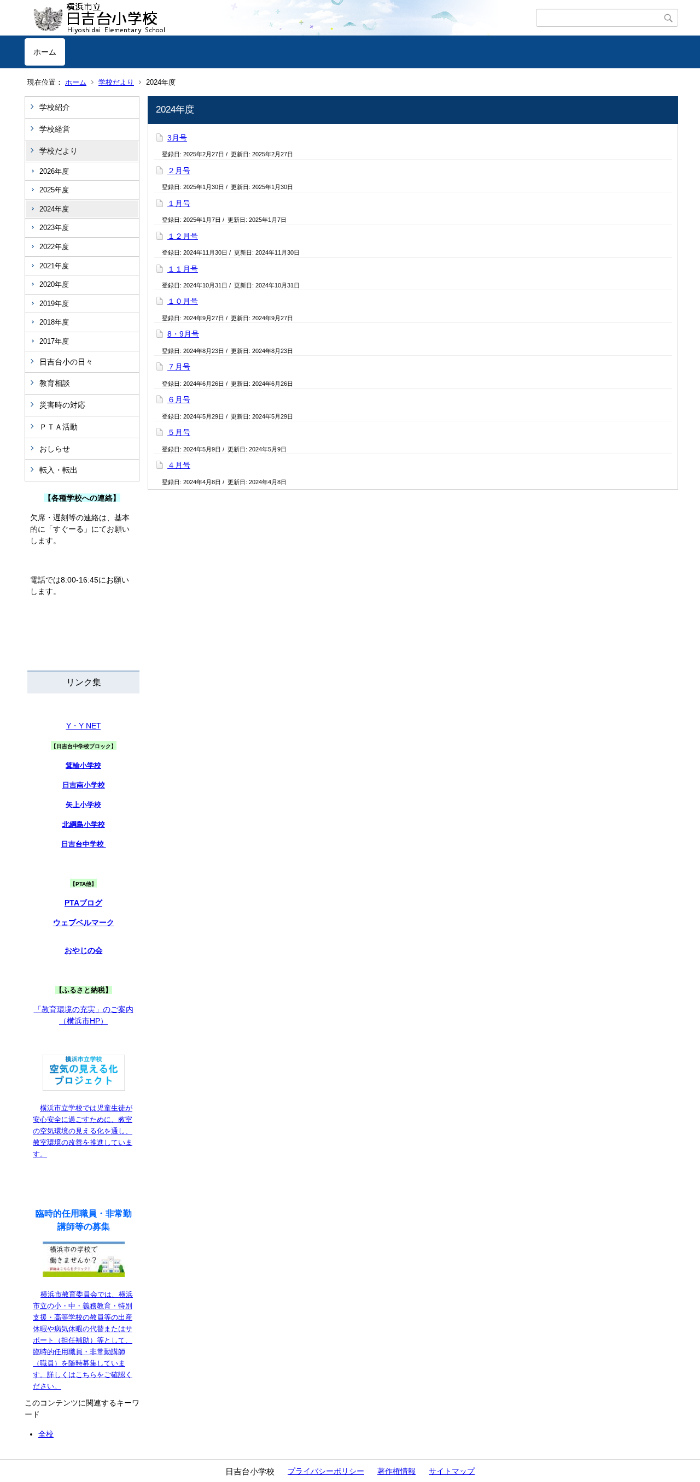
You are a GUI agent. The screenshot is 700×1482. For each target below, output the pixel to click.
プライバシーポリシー (326, 1471)
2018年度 (54, 322)
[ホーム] (280, 18)
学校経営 (54, 129)
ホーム (44, 52)
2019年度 (54, 303)
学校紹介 (54, 107)
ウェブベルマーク (83, 922)
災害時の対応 (62, 405)
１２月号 (182, 236)
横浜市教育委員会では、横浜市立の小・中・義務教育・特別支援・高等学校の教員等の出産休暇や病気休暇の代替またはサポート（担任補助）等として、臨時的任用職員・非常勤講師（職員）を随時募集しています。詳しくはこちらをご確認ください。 (83, 1340)
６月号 (178, 399)
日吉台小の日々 (66, 361)
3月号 (177, 137)
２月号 (178, 170)
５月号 (178, 432)
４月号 (178, 465)
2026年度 (54, 171)
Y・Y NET (83, 725)
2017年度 (54, 341)
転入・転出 (58, 470)
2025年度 (54, 190)
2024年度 (54, 209)
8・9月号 (183, 334)
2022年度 (54, 247)
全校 (46, 1434)
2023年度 (54, 228)
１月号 (178, 203)
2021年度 (54, 266)
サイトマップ (452, 1471)
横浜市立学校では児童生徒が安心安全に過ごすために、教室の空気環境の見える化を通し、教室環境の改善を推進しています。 (82, 1131)
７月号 (178, 366)
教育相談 (54, 383)
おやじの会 (84, 950)
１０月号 (182, 301)
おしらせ (54, 448)
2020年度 (54, 284)
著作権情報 (396, 1471)
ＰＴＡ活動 (58, 426)
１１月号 (182, 268)
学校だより (116, 82)
